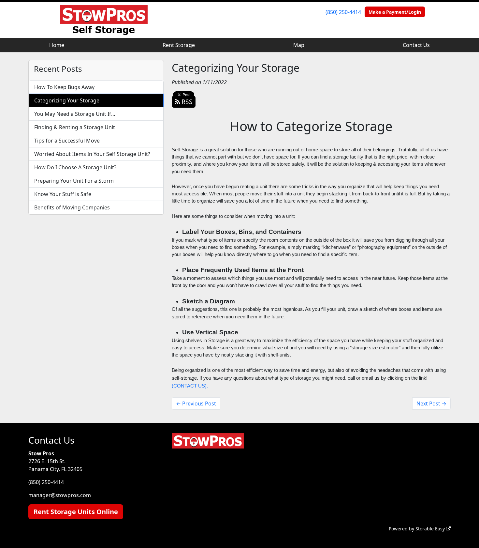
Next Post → (431, 403)
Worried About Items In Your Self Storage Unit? (92, 154)
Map (298, 45)
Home (56, 45)
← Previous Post (196, 403)
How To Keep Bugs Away (64, 87)
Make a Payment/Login (395, 12)
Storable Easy (430, 528)
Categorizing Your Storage (66, 100)
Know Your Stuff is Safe (62, 194)
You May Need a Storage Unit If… (74, 113)
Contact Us (416, 45)
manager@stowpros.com (59, 495)
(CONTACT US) (189, 385)
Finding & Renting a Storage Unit (74, 127)
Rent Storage (179, 45)
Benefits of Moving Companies (72, 207)
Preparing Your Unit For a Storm (74, 180)
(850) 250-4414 (343, 12)
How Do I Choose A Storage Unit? (75, 167)
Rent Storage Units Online (76, 511)
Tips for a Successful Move (67, 140)
